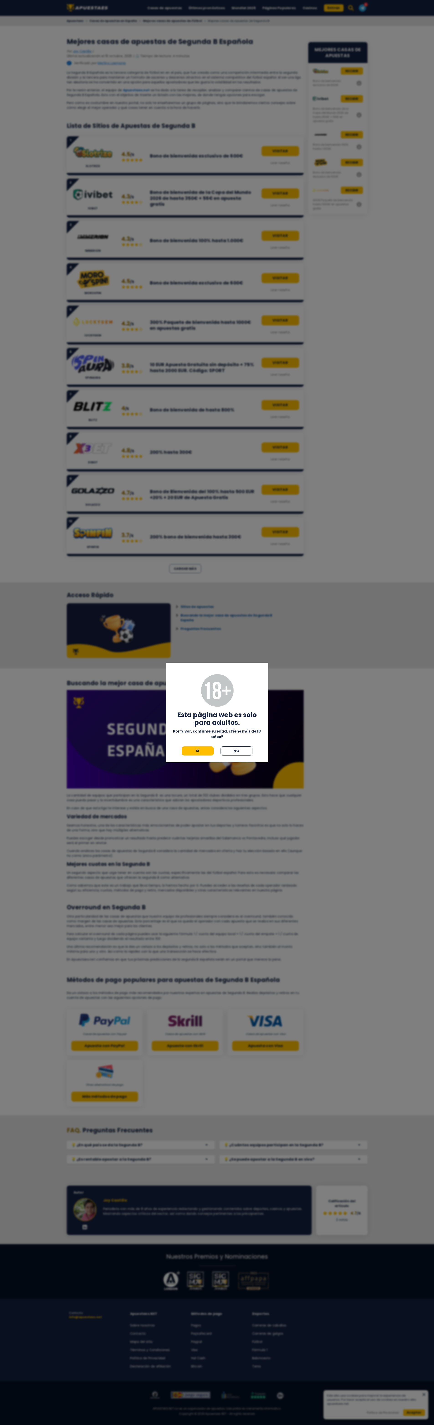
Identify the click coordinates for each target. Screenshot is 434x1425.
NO (236, 750)
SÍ (198, 750)
